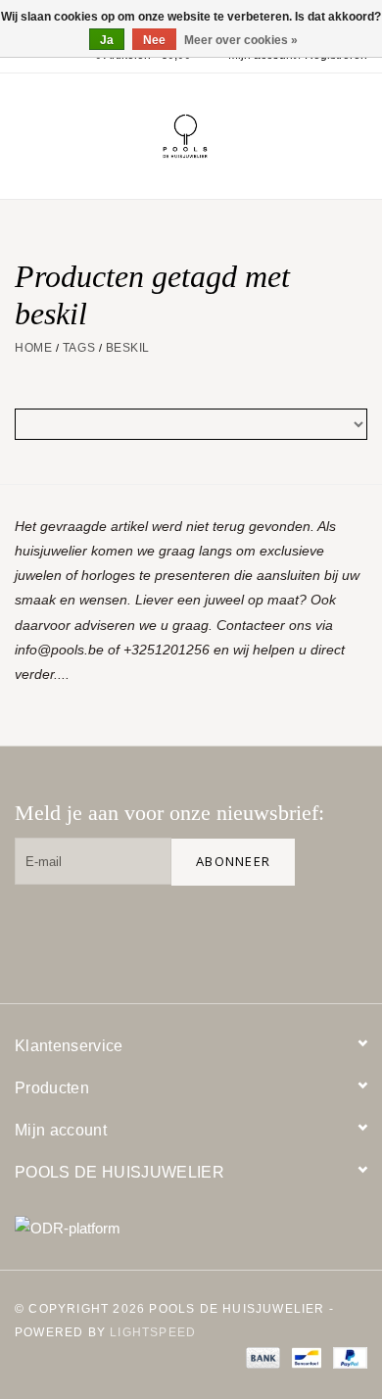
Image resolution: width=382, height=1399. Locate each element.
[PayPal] (346, 1357)
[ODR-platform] (191, 1228)
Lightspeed (153, 1332)
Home (33, 348)
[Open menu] (23, 132)
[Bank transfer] (261, 1357)
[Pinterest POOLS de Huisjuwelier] (281, 932)
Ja (107, 40)
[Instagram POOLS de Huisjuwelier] (343, 932)
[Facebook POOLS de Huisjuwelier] (218, 932)
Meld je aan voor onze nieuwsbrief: (169, 812)
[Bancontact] (304, 1357)
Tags (79, 348)
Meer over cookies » (241, 40)
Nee (154, 40)
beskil (128, 348)
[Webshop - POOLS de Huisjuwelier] (214, 135)
